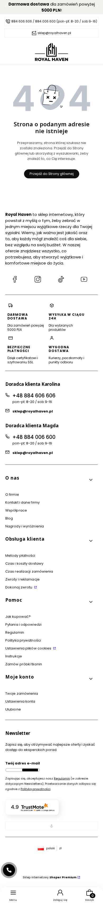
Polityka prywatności (23, 640)
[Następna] (97, 7)
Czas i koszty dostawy (24, 563)
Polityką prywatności (35, 789)
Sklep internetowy (50, 877)
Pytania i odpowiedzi (23, 624)
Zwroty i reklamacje (22, 579)
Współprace (16, 510)
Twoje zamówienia (21, 693)
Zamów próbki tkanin (23, 664)
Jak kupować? (18, 616)
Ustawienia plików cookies (28, 648)
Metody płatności (20, 555)
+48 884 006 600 (33, 437)
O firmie (12, 494)
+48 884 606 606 (33, 395)
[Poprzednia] (6, 7)
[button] (49, 480)
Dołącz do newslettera (30, 770)
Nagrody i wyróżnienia (24, 526)
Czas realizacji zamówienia (29, 571)
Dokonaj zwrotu (19, 587)
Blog (9, 518)
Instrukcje (13, 656)
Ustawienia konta (20, 701)
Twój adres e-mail (22, 763)
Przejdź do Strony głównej (52, 173)
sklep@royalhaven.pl (32, 411)
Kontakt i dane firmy (22, 502)
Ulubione (13, 709)
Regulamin (14, 632)
